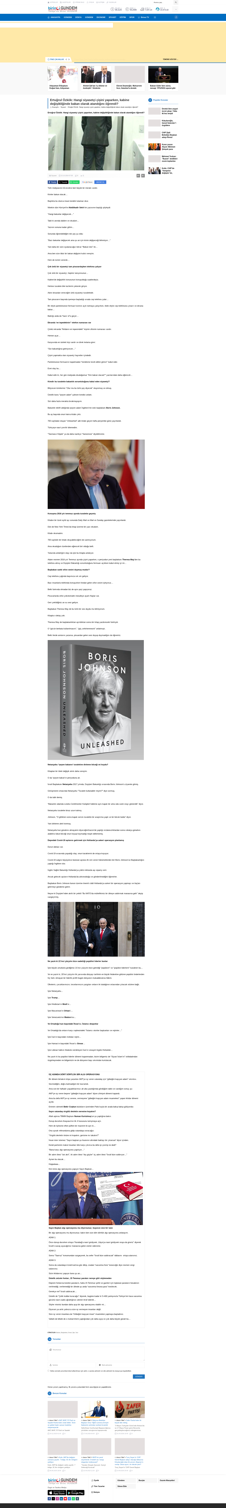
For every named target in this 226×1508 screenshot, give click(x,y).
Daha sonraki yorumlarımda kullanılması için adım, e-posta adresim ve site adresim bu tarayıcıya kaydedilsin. (91, 1371)
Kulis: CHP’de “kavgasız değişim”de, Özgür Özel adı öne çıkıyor (168, 173)
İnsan (70, 1332)
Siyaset (63, 107)
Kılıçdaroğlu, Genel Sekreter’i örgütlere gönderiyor (169, 124)
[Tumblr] (77, 1498)
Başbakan (64, 1332)
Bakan (58, 1332)
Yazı (76, 1332)
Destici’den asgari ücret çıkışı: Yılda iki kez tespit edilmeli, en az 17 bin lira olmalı (170, 113)
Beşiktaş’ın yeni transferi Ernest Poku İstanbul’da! (93, 59)
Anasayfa (55, 107)
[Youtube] (65, 1498)
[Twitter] (53, 1498)
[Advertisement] (113, 38)
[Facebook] (49, 1498)
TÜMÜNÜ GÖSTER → (170, 59)
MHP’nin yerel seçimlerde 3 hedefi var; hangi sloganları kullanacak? (92, 1459)
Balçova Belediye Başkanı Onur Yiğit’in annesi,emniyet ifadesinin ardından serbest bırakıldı (94, 1422)
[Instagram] (57, 1498)
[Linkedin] (61, 1498)
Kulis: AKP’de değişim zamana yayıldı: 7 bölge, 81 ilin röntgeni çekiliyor (62, 1459)
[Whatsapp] (73, 1498)
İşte (74, 1332)
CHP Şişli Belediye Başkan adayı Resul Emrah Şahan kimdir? (169, 137)
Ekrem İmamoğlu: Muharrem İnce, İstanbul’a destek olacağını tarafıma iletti (129, 88)
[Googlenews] (69, 1498)
